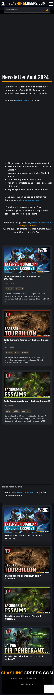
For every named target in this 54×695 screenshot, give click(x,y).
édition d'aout (23, 100)
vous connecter (25, 492)
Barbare (9, 352)
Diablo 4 (19, 289)
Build (17, 352)
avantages (22, 225)
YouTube (17, 678)
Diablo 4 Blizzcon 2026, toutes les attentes (22, 277)
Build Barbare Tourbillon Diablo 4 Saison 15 (26, 341)
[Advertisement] (27, 44)
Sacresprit (26, 411)
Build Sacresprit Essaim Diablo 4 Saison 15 (27, 401)
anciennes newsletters (27, 200)
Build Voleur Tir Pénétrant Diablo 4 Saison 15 (24, 657)
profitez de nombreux (40, 222)
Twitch (32, 678)
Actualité (9, 289)
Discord (29, 684)
